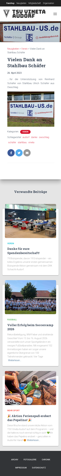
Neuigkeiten (21, 3)
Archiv (14, 460)
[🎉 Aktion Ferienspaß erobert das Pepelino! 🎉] (30, 388)
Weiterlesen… (14, 360)
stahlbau (22, 142)
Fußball (12, 320)
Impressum (21, 468)
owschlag (44, 137)
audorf (25, 137)
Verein (25, 132)
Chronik (46, 460)
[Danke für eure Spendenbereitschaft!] (30, 221)
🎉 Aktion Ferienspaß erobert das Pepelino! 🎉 (29, 418)
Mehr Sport (13, 410)
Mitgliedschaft (34, 3)
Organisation (48, 3)
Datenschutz (39, 468)
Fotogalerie (30, 460)
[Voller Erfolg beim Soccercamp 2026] (30, 297)
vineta (31, 142)
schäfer (12, 142)
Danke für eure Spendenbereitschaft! (23, 251)
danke (34, 137)
